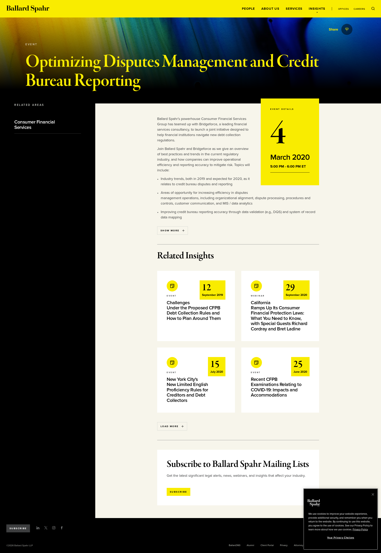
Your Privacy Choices (340, 537)
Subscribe (18, 528)
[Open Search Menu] (373, 9)
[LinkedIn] (38, 528)
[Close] (372, 494)
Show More (170, 230)
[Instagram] (54, 528)
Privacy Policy (360, 529)
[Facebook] (62, 528)
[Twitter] (46, 528)
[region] (340, 519)
